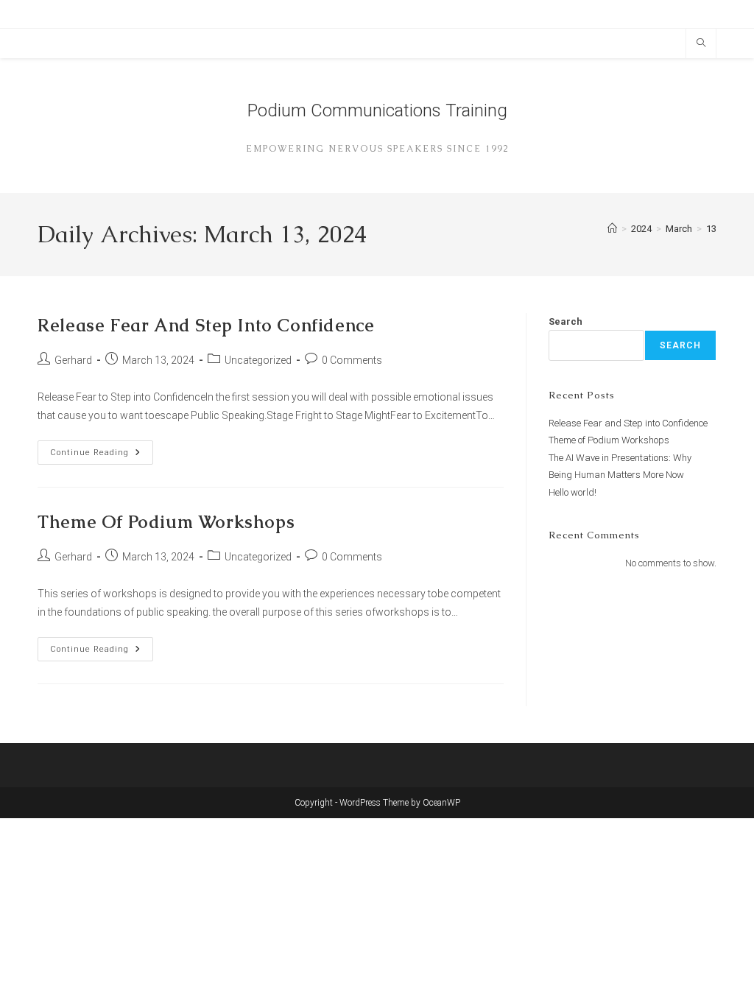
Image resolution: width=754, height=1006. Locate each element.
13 (711, 228)
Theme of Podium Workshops (166, 521)
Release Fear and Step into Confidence (206, 325)
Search (565, 321)
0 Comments (352, 360)
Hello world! (572, 492)
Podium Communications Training (377, 110)
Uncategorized (258, 360)
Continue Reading (101, 456)
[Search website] (701, 44)
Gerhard (73, 360)
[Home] (612, 228)
